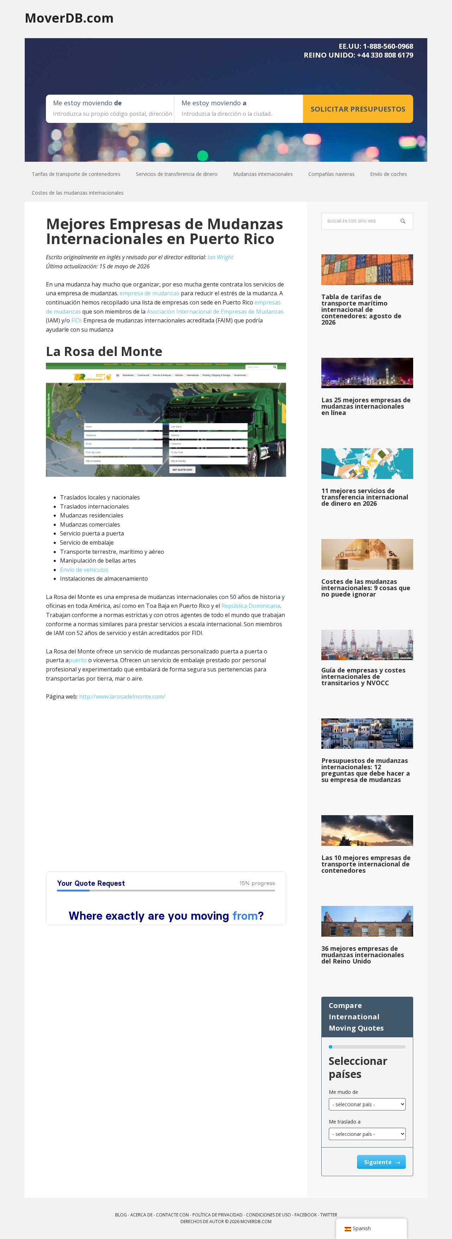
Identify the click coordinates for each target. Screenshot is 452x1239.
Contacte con (172, 1215)
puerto (78, 660)
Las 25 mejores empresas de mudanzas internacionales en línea (366, 406)
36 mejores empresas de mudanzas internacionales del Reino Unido (362, 954)
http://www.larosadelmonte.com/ (122, 696)
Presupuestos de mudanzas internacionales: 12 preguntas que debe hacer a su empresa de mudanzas (365, 770)
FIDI (76, 320)
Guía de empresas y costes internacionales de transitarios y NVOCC (363, 676)
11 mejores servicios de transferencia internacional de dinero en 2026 (364, 497)
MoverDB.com (69, 17)
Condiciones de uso (268, 1215)
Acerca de (141, 1215)
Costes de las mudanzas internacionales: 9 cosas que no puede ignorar (365, 587)
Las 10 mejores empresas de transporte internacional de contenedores (366, 864)
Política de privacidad (217, 1215)
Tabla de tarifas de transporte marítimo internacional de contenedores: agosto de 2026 (361, 309)
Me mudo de (343, 1092)
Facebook (306, 1215)
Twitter (328, 1215)
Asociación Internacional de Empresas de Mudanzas (215, 311)
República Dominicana (250, 606)
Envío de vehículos (84, 570)
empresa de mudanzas (149, 293)
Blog (121, 1215)
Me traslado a (345, 1121)
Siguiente (378, 1162)
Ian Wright (220, 257)
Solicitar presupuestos (358, 109)
